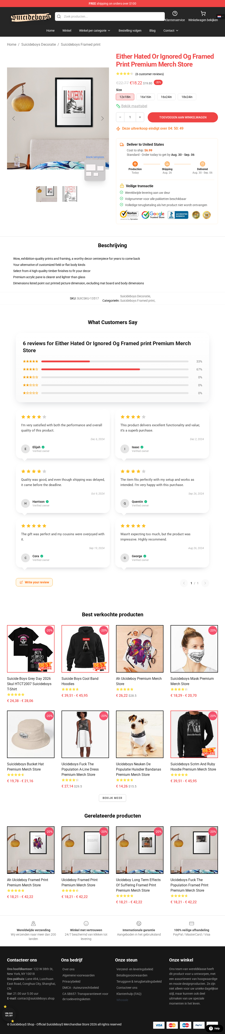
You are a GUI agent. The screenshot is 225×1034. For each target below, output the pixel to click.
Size (119, 90)
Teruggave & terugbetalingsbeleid (139, 981)
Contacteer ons (126, 987)
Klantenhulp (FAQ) (129, 994)
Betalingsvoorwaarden (131, 975)
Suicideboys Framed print (80, 44)
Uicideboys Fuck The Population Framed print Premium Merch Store (189, 885)
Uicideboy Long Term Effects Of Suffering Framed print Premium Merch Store (138, 885)
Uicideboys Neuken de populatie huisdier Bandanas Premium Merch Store (138, 769)
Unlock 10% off (9, 1014)
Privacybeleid (71, 981)
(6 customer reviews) (149, 74)
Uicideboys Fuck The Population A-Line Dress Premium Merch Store (80, 769)
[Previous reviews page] (184, 583)
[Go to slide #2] (69, 194)
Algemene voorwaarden (78, 975)
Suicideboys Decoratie (38, 44)
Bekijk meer (112, 798)
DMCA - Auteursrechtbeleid (80, 987)
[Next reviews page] (205, 583)
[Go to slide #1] (46, 194)
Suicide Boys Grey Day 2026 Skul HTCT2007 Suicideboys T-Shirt (29, 684)
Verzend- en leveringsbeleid (134, 969)
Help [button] (217, 1028)
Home (11, 44)
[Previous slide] (13, 118)
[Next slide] (102, 118)
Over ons (68, 969)
